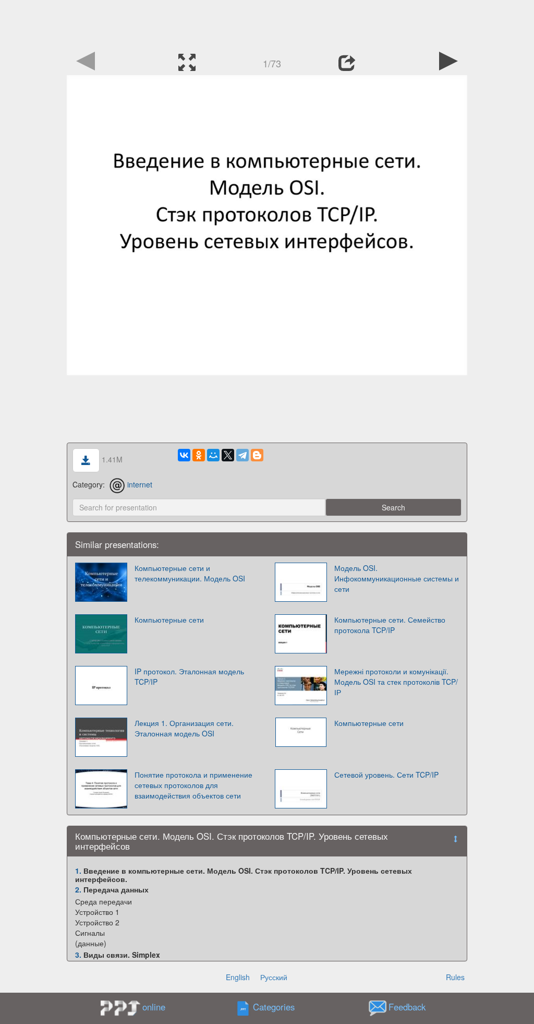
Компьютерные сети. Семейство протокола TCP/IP (389, 624)
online (153, 1007)
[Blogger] (257, 455)
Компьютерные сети (169, 619)
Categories (274, 1007)
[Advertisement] (267, 23)
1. (78, 870)
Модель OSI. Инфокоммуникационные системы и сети (396, 578)
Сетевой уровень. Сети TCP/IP (386, 774)
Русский (273, 977)
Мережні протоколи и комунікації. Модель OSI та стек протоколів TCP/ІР (396, 681)
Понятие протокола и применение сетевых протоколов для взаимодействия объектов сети (193, 785)
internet (139, 484)
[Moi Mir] (213, 455)
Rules (455, 977)
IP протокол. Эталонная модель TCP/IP (189, 676)
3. (78, 954)
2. (78, 889)
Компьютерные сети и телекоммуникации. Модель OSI (190, 573)
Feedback (407, 1007)
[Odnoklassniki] (198, 455)
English (238, 977)
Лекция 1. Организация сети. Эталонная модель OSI (184, 728)
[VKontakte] (184, 455)
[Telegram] (242, 455)
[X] (228, 455)
